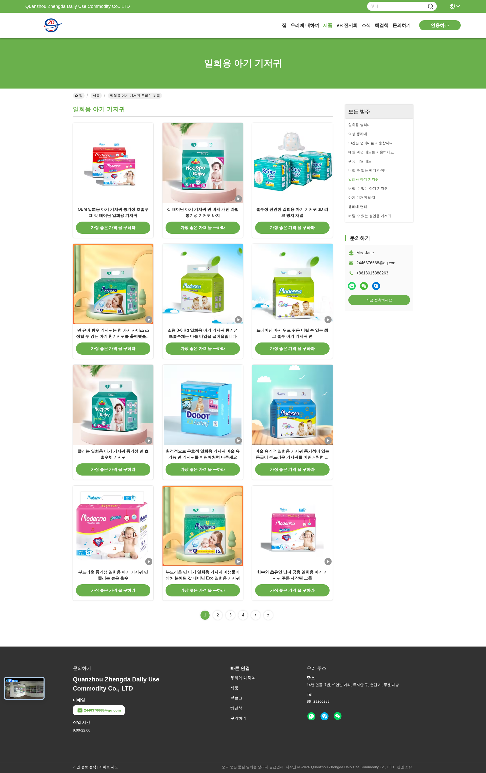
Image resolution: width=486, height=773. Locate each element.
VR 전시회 (347, 25)
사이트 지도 (108, 767)
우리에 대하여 (305, 25)
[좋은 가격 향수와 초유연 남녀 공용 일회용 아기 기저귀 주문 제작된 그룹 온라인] (292, 526)
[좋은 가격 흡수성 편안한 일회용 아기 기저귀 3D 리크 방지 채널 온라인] (292, 163)
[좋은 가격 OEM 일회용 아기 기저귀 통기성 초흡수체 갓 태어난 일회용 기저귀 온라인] (113, 163)
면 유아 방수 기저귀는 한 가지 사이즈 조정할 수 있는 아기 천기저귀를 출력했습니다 (113, 336)
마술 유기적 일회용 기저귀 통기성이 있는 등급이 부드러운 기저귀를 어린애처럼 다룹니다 (292, 457)
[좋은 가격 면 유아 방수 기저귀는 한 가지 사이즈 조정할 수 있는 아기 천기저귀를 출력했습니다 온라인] (113, 284)
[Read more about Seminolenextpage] (255, 615)
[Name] (431, 6)
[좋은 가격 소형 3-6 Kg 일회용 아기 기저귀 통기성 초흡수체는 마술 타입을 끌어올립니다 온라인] (203, 284)
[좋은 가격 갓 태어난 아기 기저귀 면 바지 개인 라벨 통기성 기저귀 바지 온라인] (203, 163)
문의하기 (402, 25)
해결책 (382, 25)
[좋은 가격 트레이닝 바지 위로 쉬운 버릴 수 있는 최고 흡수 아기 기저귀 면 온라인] (292, 284)
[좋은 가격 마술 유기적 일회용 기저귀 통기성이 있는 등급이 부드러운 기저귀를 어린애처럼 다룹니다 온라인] (292, 405)
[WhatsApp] (351, 286)
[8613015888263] (311, 716)
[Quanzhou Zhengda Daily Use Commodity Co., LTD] (53, 25)
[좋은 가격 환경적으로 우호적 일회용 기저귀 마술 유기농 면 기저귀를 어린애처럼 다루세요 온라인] (203, 405)
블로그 (236, 698)
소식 (366, 25)
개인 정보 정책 (84, 767)
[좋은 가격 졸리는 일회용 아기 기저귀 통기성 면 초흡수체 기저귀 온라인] (113, 405)
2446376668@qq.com (376, 263)
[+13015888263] (376, 286)
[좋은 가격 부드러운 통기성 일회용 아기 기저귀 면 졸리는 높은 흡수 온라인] (113, 526)
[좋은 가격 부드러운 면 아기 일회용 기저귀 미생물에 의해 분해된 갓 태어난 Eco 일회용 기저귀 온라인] (203, 526)
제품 (327, 25)
